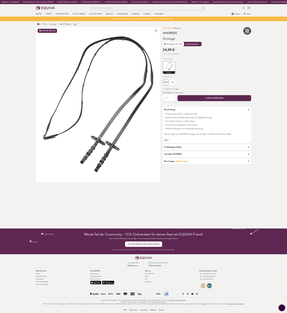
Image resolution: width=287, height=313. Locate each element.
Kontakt (38, 273)
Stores (249, 14)
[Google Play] (108, 282)
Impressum (143, 310)
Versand (175, 54)
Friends (237, 14)
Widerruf (153, 310)
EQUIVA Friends (95, 279)
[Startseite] (38, 24)
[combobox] (145, 7)
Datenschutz (133, 310)
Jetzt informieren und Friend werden (143, 244)
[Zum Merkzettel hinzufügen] (156, 31)
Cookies (161, 310)
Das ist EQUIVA (150, 273)
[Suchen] (203, 7)
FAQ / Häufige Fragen (42, 281)
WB (172, 82)
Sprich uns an (134, 265)
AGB (125, 310)
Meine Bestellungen (96, 276)
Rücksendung (39, 279)
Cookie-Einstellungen (42, 284)
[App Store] (95, 282)
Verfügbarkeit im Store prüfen (174, 92)
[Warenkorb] (248, 7)
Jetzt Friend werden (191, 44)
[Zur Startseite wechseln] (45, 8)
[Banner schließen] (284, 19)
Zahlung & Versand (41, 276)
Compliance (148, 281)
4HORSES (170, 33)
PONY (165, 82)
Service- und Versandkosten (178, 300)
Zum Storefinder (155, 265)
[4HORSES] (247, 31)
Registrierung (94, 273)
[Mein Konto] (243, 7)
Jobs (146, 279)
